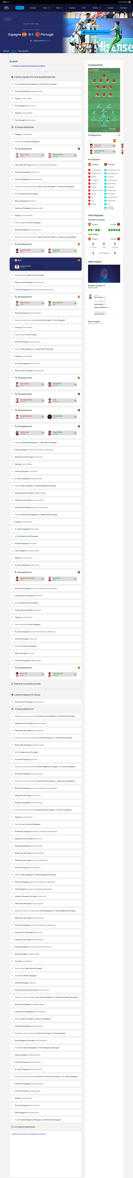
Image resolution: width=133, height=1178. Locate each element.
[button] (46, 8)
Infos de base (23, 51)
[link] (19, 8)
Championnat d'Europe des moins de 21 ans (6, 8)
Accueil (6, 51)
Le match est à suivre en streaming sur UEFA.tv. (29, 1134)
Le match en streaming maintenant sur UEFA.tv (28, 66)
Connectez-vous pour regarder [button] (97, 32)
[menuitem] (20, 8)
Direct (13, 51)
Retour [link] (8, 19)
